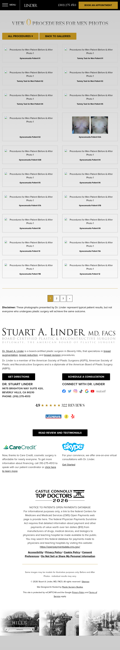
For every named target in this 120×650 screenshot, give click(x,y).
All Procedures (19, 36)
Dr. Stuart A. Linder (13, 351)
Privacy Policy (53, 552)
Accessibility (35, 552)
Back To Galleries (58, 36)
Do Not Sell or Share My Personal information (68, 556)
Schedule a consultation (86, 377)
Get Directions (18, 377)
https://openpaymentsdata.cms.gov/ (60, 547)
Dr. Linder (30, 5)
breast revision (52, 355)
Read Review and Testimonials (60, 433)
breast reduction (28, 355)
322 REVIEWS (60, 405)
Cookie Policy (72, 552)
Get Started (68, 465)
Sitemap (85, 581)
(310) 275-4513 (67, 5)
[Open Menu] (5, 5)
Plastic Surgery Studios (72, 587)
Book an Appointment (98, 5)
